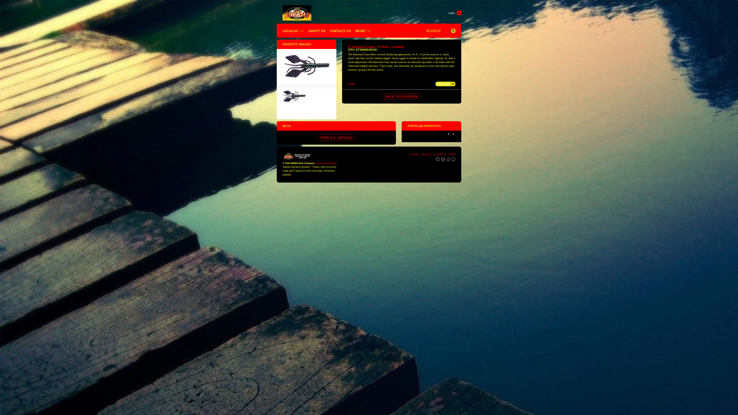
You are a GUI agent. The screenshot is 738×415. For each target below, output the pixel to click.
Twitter (438, 159)
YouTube (453, 159)
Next (453, 134)
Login (451, 12)
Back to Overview (401, 96)
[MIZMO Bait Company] (369, 13)
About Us (316, 31)
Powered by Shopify (325, 163)
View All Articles (336, 137)
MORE (360, 31)
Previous (448, 134)
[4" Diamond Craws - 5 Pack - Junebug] (294, 101)
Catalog (290, 31)
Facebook (443, 159)
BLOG (287, 126)
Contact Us (340, 31)
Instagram (448, 159)
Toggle (459, 13)
